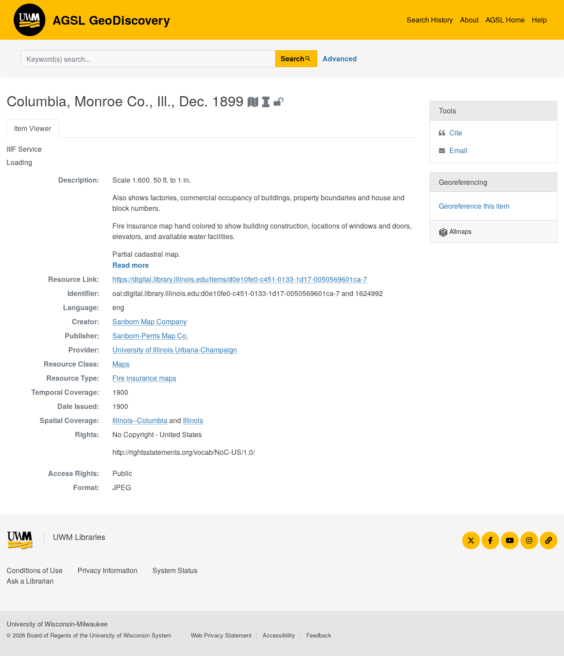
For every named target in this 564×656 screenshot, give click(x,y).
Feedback (318, 635)
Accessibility (279, 635)
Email (458, 150)
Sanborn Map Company (149, 321)
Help (539, 20)
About (469, 20)
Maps (121, 364)
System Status (174, 570)
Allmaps (459, 231)
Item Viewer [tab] (32, 128)
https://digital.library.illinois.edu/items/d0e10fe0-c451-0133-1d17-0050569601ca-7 (239, 279)
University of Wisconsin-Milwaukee (57, 623)
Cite (455, 132)
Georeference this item (474, 206)
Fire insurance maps (144, 378)
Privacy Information (107, 570)
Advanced (340, 58)
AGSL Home (505, 20)
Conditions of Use (35, 570)
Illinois (193, 420)
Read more (130, 265)
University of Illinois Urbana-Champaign (174, 350)
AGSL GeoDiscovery (29, 23)
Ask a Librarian (30, 581)
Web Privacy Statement (221, 635)
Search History (430, 20)
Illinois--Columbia (139, 420)
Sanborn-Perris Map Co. (150, 335)
